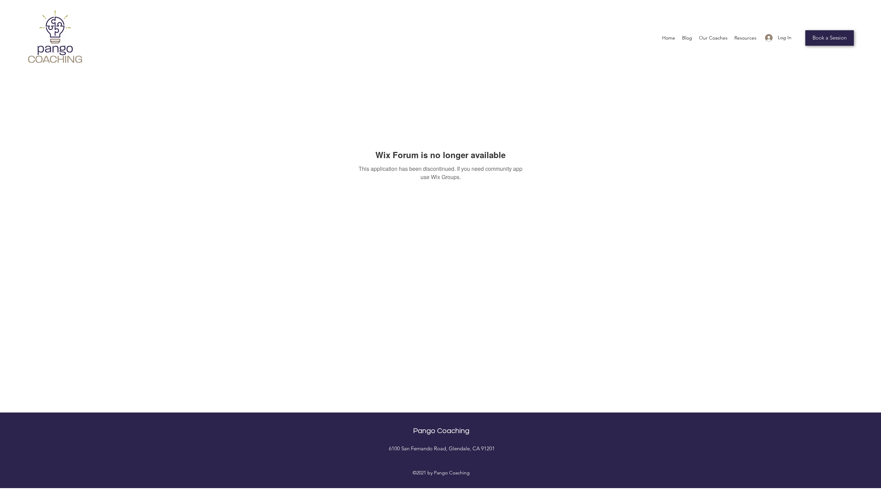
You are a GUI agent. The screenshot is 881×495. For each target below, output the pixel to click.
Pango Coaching (441, 431)
